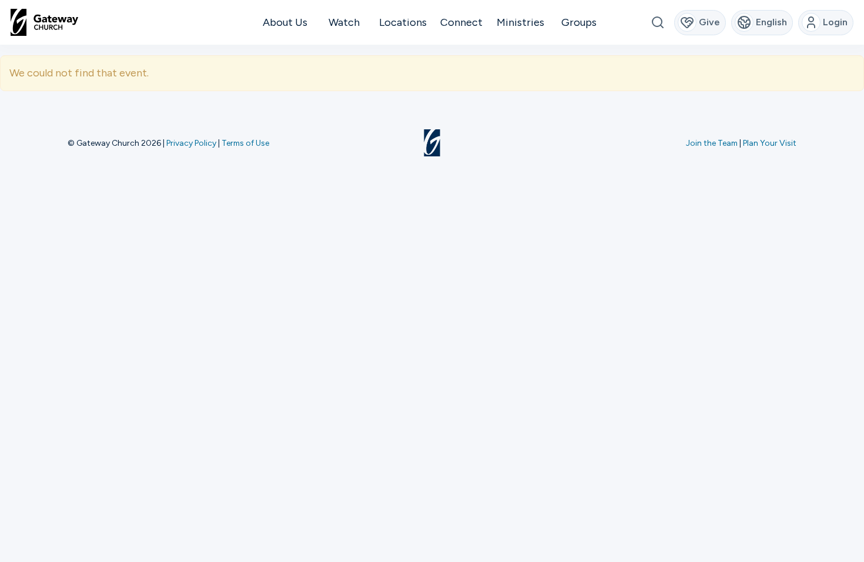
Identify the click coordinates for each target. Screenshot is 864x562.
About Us (285, 22)
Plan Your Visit (769, 143)
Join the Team (712, 143)
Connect (461, 22)
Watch (344, 22)
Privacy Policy (191, 143)
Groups (579, 22)
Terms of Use (245, 143)
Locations (403, 22)
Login (835, 22)
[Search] (657, 22)
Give (709, 22)
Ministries (520, 22)
